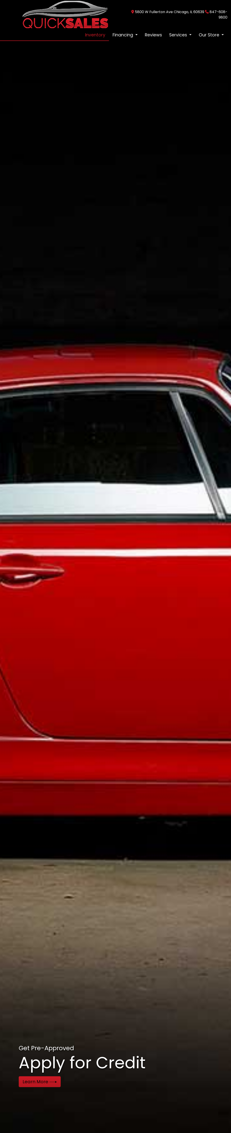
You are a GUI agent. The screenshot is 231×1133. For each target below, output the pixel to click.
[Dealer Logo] (65, 14)
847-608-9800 (218, 14)
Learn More (36, 1081)
